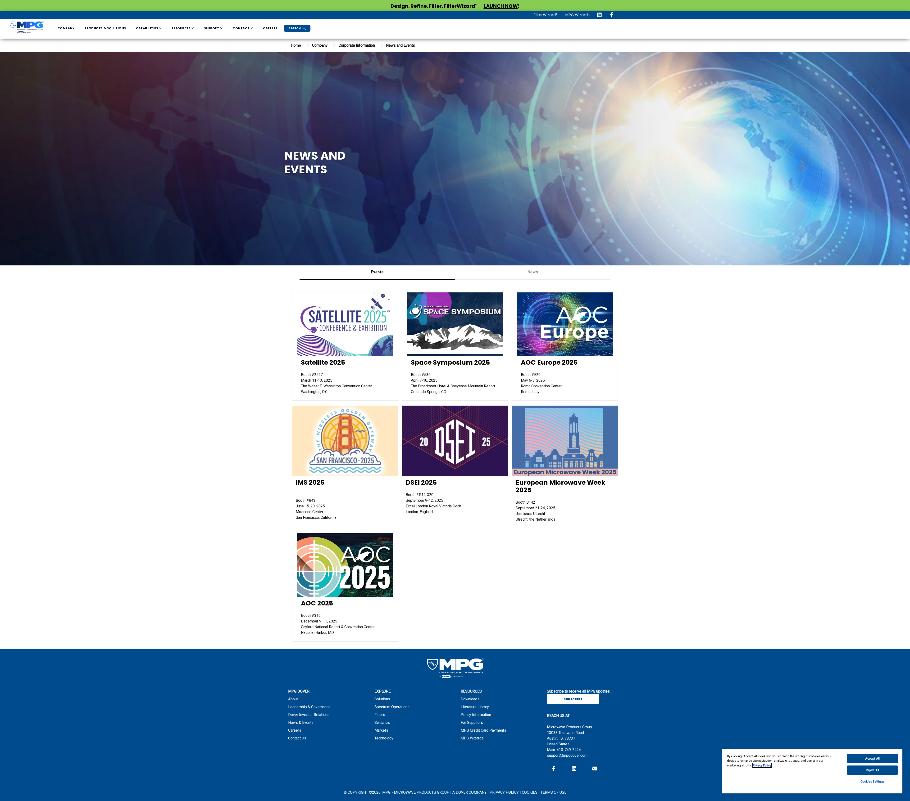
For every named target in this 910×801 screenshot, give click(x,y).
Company (66, 28)
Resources (181, 28)
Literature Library (475, 707)
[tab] (377, 272)
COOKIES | (531, 792)
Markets (381, 730)
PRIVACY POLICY (505, 792)
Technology (383, 738)
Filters (379, 714)
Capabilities (147, 28)
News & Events (301, 722)
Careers (270, 28)
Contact (241, 28)
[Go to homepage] (26, 28)
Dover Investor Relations (308, 714)
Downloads (470, 699)
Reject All (872, 770)
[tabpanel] (455, 464)
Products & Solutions (105, 28)
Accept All (872, 758)
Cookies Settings (872, 781)
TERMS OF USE (553, 792)
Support (212, 28)
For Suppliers (472, 722)
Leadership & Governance (309, 707)
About (293, 699)
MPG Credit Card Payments (483, 730)
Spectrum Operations (392, 707)
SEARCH (295, 28)
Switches (382, 722)
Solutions (382, 699)
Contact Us (297, 738)
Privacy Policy (762, 765)
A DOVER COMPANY (469, 792)
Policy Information (476, 714)
